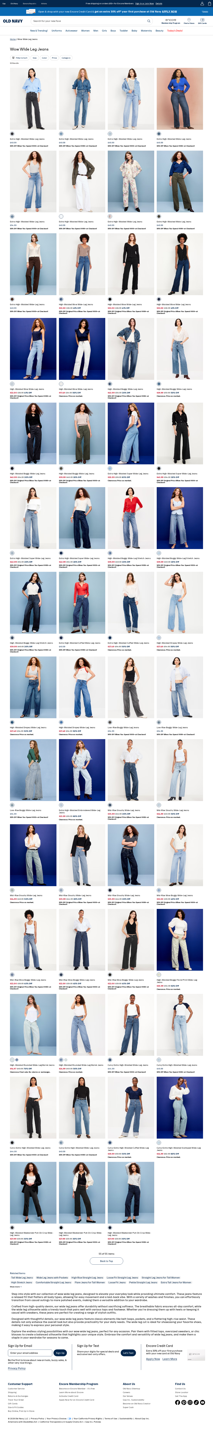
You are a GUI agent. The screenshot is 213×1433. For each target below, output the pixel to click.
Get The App (181, 1396)
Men (95, 31)
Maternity (146, 31)
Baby (134, 31)
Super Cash (128, 1407)
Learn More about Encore (71, 1392)
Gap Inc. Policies (93, 1422)
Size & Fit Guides (16, 1407)
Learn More (169, 1358)
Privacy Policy (17, 1368)
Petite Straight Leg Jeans (143, 1282)
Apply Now (153, 1358)
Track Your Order (16, 1400)
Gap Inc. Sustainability (133, 1400)
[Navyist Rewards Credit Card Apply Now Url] (106, 11)
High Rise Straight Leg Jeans (87, 1277)
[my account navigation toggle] (202, 3)
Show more (15, 1287)
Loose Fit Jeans (117, 1282)
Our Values (128, 1396)
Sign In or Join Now (144, 3)
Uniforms (57, 31)
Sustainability (126, 1418)
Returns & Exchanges (18, 1396)
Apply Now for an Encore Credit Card (76, 1400)
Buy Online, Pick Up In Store (21, 1411)
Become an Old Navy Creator (136, 1403)
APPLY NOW (169, 11)
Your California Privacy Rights (88, 1418)
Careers (126, 1392)
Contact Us (180, 1388)
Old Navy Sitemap (131, 1388)
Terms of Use (110, 1418)
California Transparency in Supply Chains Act (61, 1422)
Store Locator (181, 1392)
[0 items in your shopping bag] (209, 3)
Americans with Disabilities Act (22, 1422)
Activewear (71, 31)
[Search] (149, 21)
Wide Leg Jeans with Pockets (52, 1277)
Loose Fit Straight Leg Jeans (122, 1277)
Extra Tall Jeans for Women (176, 1282)
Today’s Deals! (175, 31)
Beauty (159, 31)
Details (159, 3)
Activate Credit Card (68, 1396)
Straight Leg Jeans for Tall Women (161, 1277)
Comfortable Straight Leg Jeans (53, 1282)
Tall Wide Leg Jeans (22, 1277)
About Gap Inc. (142, 1418)
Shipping (12, 1392)
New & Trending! (39, 31)
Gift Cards (12, 1403)
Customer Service (16, 1388)
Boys (113, 31)
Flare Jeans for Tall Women (90, 1282)
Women (85, 31)
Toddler (124, 31)
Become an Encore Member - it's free (77, 1388)
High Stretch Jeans (21, 1282)
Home (13, 39)
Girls (104, 31)
